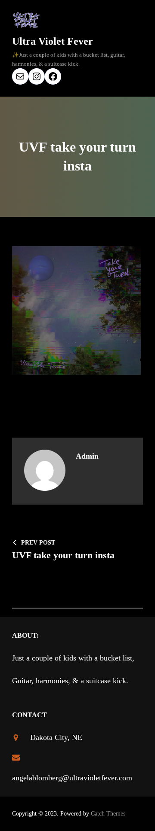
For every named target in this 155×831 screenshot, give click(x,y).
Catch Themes (108, 813)
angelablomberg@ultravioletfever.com (72, 777)
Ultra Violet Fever (52, 41)
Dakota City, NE (56, 737)
